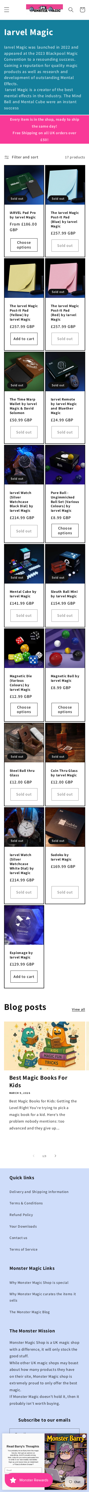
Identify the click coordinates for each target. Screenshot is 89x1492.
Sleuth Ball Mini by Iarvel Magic (64, 593)
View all (78, 1009)
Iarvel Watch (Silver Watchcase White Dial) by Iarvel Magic (22, 864)
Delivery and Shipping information (39, 1191)
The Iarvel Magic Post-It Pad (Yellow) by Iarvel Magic (24, 313)
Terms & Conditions (26, 1203)
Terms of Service (23, 1249)
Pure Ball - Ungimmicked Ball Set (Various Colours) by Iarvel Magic (65, 502)
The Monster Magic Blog (29, 1311)
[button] (6, 9)
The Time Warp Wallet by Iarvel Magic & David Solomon (23, 406)
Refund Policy (21, 1214)
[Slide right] (55, 1156)
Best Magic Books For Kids (38, 1081)
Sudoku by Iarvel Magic (61, 857)
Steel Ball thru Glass (22, 773)
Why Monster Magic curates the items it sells (42, 1297)
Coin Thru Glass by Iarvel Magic (64, 773)
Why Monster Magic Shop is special (39, 1282)
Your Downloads (23, 1226)
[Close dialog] (84, 1436)
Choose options (24, 245)
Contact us (18, 1237)
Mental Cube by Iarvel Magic (23, 593)
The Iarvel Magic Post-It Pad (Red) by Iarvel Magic (65, 313)
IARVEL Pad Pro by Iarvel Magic (23, 215)
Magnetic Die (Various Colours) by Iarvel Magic (21, 683)
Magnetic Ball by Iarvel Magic (65, 678)
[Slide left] (33, 1156)
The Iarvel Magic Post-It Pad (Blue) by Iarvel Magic (65, 219)
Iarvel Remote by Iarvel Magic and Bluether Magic (64, 406)
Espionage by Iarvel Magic (21, 955)
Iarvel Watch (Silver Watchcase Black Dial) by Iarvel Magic (21, 502)
